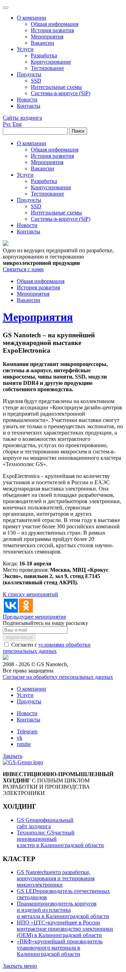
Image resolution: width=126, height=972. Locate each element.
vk (19, 738)
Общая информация (40, 281)
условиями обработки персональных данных (47, 648)
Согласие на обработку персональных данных (58, 677)
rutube (24, 744)
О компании (31, 689)
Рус (7, 124)
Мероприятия (33, 294)
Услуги (25, 695)
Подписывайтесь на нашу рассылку (45, 623)
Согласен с (47, 648)
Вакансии (28, 300)
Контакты (28, 720)
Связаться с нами (23, 269)
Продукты (29, 701)
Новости (27, 713)
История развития (38, 287)
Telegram (27, 731)
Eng (17, 124)
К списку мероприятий (30, 594)
